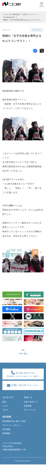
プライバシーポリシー (12, 425)
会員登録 (28, 406)
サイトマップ (30, 410)
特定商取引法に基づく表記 (12, 421)
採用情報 (6, 433)
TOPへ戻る (23, 354)
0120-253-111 (25, 373)
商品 (4, 402)
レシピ (5, 406)
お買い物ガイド (30, 402)
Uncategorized (37, 30)
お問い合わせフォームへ (24, 385)
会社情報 (6, 429)
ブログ (5, 410)
